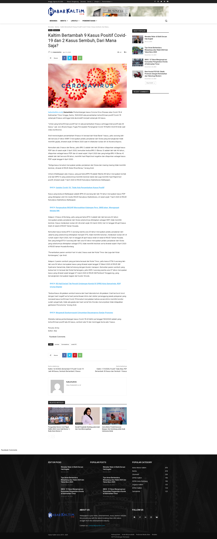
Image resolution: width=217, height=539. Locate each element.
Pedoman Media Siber (143, 535)
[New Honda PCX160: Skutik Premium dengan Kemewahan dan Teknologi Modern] (137, 74)
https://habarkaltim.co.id (73, 385)
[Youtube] (167, 1)
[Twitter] (161, 1)
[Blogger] (134, 517)
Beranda (51, 27)
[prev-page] (49, 436)
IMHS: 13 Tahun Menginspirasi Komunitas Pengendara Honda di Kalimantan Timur (156, 62)
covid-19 (73, 344)
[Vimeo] (164, 1)
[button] (166, 20)
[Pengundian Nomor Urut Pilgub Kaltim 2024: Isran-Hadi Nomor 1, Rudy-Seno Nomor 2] (60, 416)
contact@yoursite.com (96, 525)
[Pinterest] (75, 58)
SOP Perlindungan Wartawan (120, 537)
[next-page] (53, 436)
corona (57, 344)
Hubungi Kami (115, 535)
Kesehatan (56, 30)
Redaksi (154, 535)
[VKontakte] (156, 517)
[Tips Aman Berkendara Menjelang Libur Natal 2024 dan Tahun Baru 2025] (137, 50)
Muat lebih (149, 83)
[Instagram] (158, 1)
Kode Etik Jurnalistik (128, 535)
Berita (57, 27)
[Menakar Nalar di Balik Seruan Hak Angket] (137, 39)
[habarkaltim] (49, 52)
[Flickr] (145, 517)
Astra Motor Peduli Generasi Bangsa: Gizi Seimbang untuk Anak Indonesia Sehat (113, 429)
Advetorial (52, 423)
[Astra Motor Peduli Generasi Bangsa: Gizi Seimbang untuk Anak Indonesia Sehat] (114, 416)
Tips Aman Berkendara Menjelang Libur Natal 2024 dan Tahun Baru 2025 (156, 50)
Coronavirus (65, 344)
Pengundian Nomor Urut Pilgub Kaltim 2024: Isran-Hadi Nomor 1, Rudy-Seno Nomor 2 (59, 429)
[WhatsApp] (80, 58)
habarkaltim (57, 52)
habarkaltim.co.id (55, 112)
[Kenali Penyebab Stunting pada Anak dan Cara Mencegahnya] (87, 416)
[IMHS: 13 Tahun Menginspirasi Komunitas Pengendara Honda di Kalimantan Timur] (137, 62)
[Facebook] (155, 1)
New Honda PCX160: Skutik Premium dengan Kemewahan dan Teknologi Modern (156, 74)
